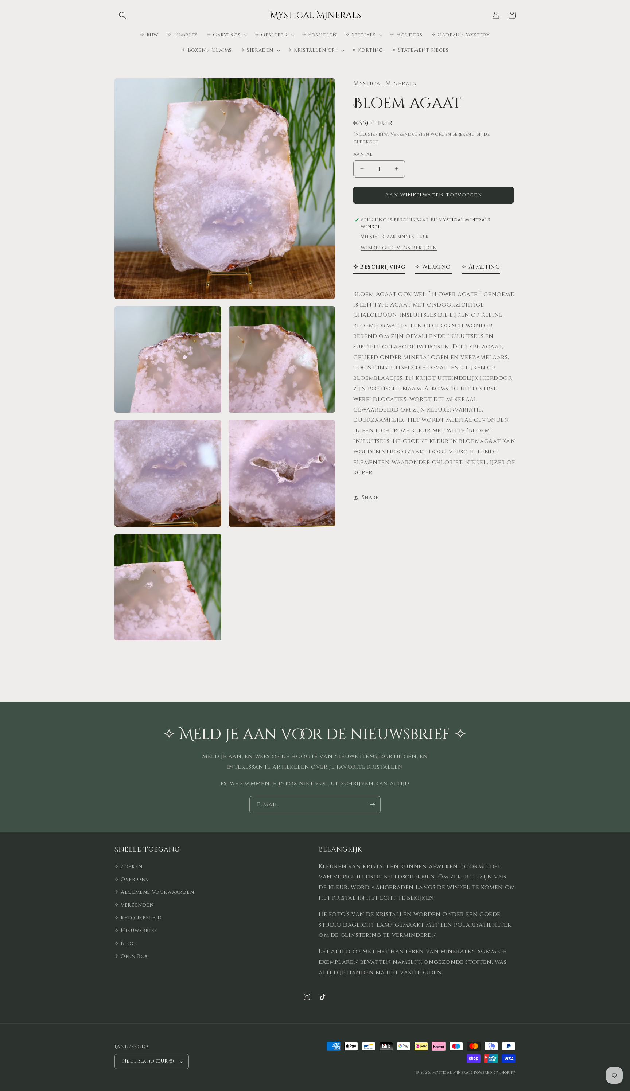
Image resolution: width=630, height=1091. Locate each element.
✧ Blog (125, 943)
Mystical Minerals (452, 1072)
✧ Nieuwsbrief (135, 930)
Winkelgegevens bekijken (399, 247)
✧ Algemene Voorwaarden (154, 892)
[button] (122, 15)
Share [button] (370, 497)
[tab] (379, 268)
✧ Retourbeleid (138, 917)
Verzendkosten (409, 134)
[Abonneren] (372, 804)
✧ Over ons (131, 879)
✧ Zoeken (128, 866)
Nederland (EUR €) (148, 1061)
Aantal (362, 154)
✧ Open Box (131, 956)
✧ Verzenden (134, 904)
